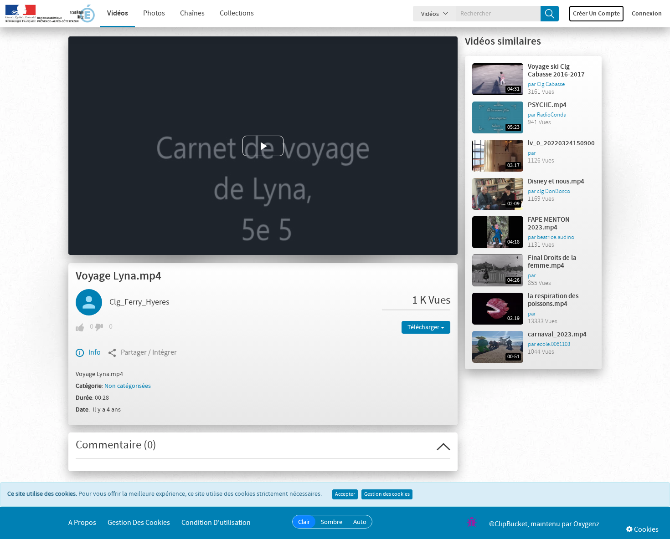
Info (94, 352)
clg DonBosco (553, 191)
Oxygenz (586, 524)
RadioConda (551, 114)
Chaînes (192, 13)
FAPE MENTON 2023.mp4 (549, 223)
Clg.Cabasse (551, 84)
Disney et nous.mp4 (556, 181)
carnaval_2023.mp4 (557, 334)
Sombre (331, 522)
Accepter (345, 494)
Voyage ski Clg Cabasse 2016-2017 (556, 70)
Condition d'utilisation (216, 523)
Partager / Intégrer (149, 352)
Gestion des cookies (387, 494)
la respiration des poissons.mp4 (553, 300)
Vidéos (117, 13)
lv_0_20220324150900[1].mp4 (573, 143)
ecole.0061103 (553, 344)
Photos (154, 13)
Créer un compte (596, 14)
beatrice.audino (555, 237)
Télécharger (424, 327)
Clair (304, 522)
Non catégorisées (127, 386)
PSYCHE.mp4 (547, 105)
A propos (82, 523)
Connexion (647, 14)
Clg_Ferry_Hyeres (139, 302)
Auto (359, 522)
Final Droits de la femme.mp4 (552, 262)
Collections (237, 13)
